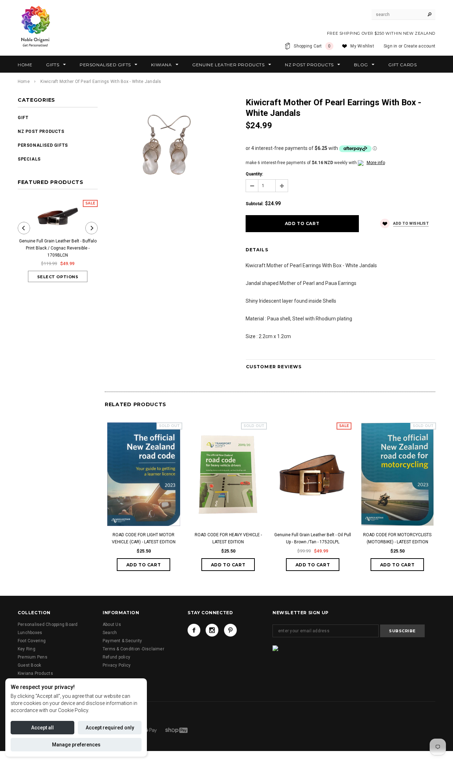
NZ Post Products (41, 131)
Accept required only (110, 727)
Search (110, 632)
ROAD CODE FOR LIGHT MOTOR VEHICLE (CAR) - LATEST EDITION (144, 538)
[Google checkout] (151, 729)
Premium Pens (32, 657)
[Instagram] (212, 630)
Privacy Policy (117, 665)
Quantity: (254, 174)
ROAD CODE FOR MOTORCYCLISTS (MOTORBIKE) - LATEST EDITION (397, 538)
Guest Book (29, 665)
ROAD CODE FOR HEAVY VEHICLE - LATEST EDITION (228, 538)
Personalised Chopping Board (48, 624)
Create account (419, 46)
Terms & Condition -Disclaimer (133, 648)
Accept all (42, 727)
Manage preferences (76, 744)
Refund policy (116, 657)
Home (24, 81)
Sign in (390, 46)
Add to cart (143, 564)
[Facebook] (194, 630)
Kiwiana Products (35, 673)
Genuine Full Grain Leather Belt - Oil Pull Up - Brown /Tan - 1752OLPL (312, 538)
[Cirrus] (176, 729)
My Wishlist (362, 46)
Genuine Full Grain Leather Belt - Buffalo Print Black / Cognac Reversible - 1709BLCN (58, 248)
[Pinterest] (230, 630)
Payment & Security (122, 640)
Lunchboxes (30, 632)
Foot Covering (32, 640)
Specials (29, 159)
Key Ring (26, 648)
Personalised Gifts (43, 145)
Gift (23, 117)
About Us (112, 624)
